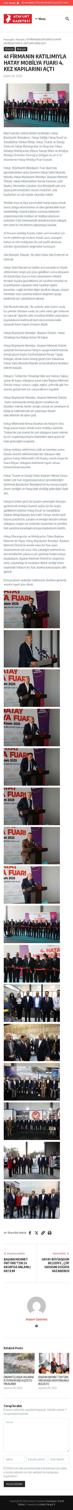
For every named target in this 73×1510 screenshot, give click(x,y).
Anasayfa (9, 39)
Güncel (9, 49)
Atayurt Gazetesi (36, 1319)
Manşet (20, 39)
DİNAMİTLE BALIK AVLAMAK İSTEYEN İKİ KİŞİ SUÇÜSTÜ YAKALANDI (19, 1380)
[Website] (36, 1326)
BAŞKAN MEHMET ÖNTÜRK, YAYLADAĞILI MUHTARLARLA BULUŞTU (53, 1380)
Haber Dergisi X (47, 1504)
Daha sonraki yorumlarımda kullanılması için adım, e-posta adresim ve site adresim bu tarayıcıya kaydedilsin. (35, 1472)
